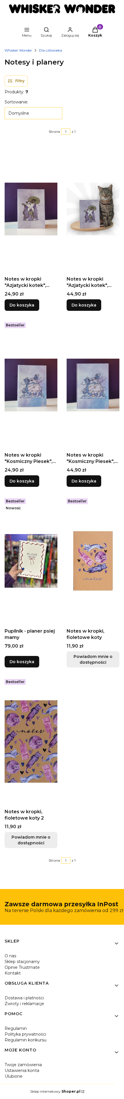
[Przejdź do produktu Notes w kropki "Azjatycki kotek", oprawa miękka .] (31, 209)
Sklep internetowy (55, 1091)
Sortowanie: (16, 102)
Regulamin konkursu (25, 1040)
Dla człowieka (50, 50)
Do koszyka (22, 305)
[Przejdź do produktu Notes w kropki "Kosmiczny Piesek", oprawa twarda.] (93, 385)
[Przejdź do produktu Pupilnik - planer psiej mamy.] (31, 561)
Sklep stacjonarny (22, 961)
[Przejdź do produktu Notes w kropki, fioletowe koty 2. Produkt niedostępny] (31, 741)
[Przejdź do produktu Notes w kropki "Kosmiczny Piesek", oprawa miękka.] (31, 385)
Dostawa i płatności (24, 997)
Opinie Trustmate (22, 967)
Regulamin (16, 1028)
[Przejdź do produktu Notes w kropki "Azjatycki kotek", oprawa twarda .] (93, 209)
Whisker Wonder (18, 50)
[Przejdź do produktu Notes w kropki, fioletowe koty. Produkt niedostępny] (93, 561)
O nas (10, 955)
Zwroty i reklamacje (24, 1003)
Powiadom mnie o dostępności (93, 659)
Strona (54, 131)
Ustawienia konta (22, 1070)
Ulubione (13, 1076)
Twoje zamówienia (23, 1064)
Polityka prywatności (25, 1034)
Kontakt (13, 973)
